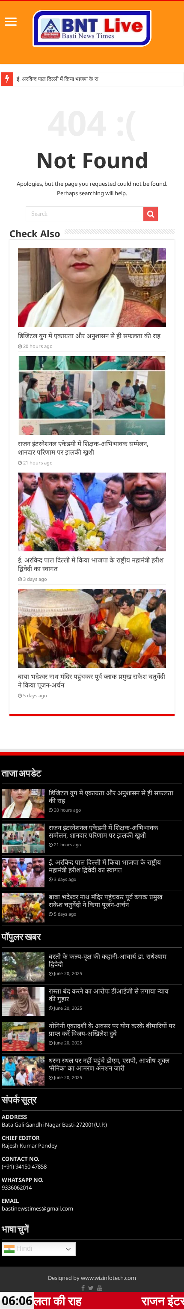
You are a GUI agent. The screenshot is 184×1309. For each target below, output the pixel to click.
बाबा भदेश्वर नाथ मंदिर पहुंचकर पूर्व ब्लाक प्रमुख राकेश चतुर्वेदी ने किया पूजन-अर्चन (105, 900)
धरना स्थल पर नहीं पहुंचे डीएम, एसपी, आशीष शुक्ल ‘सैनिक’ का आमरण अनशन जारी (109, 1064)
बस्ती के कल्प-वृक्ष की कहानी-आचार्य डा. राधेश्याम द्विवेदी (107, 960)
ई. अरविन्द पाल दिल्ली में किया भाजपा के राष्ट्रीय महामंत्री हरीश (78, 79)
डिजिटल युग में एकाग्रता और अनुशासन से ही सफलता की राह (89, 335)
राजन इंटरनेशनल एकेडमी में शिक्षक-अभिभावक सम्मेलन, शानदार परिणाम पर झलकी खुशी (83, 447)
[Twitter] (91, 1288)
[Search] (150, 214)
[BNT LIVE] (92, 26)
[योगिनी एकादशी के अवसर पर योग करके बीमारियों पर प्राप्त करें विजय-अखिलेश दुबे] (23, 1036)
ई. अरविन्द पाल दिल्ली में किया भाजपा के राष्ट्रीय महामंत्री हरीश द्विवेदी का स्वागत (105, 866)
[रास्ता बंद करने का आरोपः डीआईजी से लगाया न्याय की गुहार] (23, 1001)
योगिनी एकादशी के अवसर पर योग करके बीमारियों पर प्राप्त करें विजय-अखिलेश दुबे (112, 1029)
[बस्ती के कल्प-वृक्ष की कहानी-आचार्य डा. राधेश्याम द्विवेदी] (23, 967)
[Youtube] (99, 1288)
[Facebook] (83, 1288)
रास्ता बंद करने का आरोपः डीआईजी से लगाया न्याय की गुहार (109, 995)
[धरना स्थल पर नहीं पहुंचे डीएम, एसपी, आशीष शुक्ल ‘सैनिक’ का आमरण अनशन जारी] (23, 1071)
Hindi (24, 1248)
